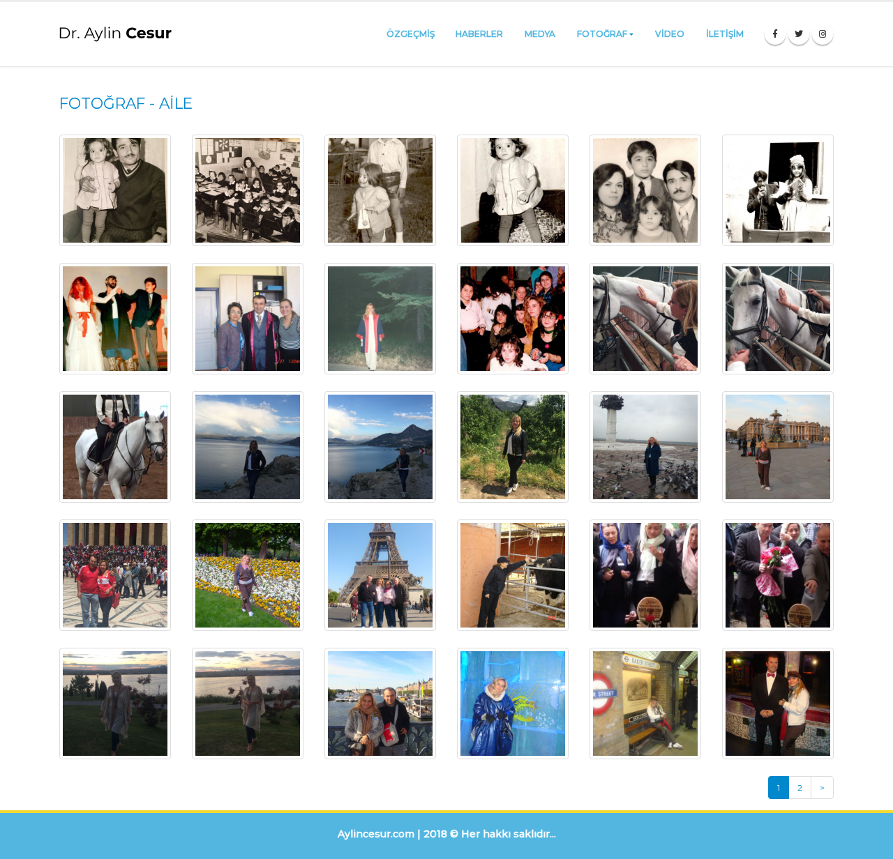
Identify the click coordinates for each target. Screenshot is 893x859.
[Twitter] (798, 34)
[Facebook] (775, 34)
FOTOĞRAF (602, 34)
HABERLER (479, 34)
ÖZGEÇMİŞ (411, 34)
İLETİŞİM (725, 34)
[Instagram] (822, 34)
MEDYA (540, 34)
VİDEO (669, 34)
